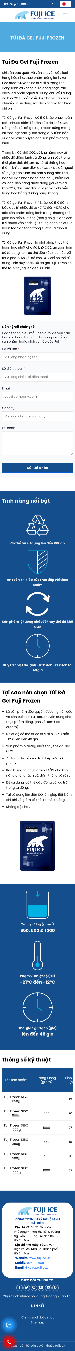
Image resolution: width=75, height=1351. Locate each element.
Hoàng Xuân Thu (59, 1296)
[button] (65, 15)
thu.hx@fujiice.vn (17, 3)
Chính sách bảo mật (37, 1317)
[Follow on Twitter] (26, 1288)
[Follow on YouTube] (48, 1288)
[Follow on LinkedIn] (41, 1288)
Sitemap (37, 1322)
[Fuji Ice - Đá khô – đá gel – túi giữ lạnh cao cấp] (35, 15)
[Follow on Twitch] (55, 1288)
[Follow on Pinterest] (34, 1288)
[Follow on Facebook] (19, 1288)
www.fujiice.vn (39, 1258)
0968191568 (48, 3)
